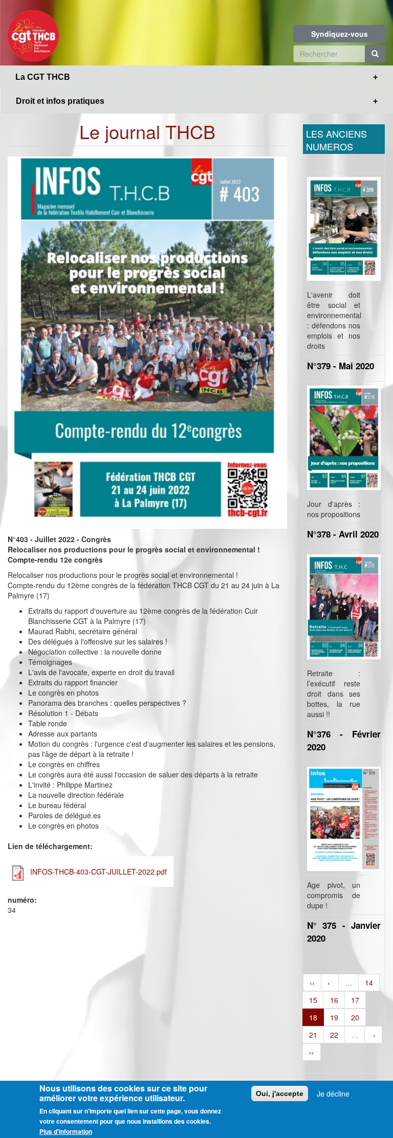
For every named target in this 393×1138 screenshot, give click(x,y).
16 (334, 1000)
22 (334, 1035)
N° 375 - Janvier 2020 (344, 931)
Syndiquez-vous (339, 34)
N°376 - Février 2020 (344, 740)
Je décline (333, 1093)
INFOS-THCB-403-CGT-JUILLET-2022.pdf (98, 871)
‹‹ (312, 982)
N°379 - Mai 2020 (340, 366)
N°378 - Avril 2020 (343, 534)
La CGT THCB (42, 77)
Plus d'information (65, 1131)
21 (313, 1035)
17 (355, 1000)
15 (313, 1000)
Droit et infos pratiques (60, 101)
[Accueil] (37, 32)
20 (355, 1017)
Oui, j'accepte (279, 1093)
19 (334, 1017)
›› (311, 1052)
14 (369, 982)
